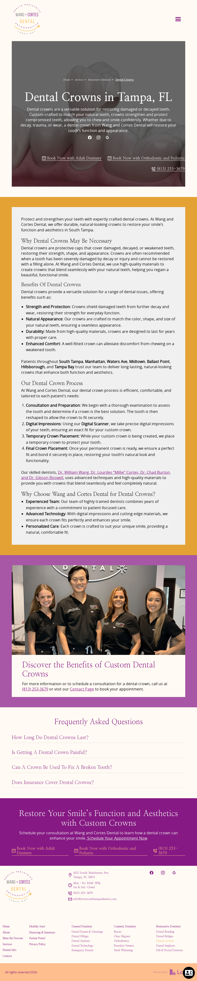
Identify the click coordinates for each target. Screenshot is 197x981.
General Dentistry (82, 926)
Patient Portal (37, 938)
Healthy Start (37, 926)
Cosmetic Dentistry (125, 926)
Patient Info (9, 950)
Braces (117, 931)
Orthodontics (121, 941)
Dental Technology (82, 945)
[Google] (107, 137)
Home (66, 79)
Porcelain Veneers (124, 945)
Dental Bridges (164, 936)
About (6, 932)
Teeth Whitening (123, 950)
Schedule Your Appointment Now (116, 838)
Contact (7, 956)
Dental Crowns (165, 941)
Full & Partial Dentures (169, 950)
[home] (35, 19)
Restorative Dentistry (99, 79)
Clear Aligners (122, 936)
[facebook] (89, 137)
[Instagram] (98, 137)
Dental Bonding (165, 931)
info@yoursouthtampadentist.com (95, 899)
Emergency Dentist (82, 950)
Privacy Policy (37, 944)
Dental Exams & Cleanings (87, 931)
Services (79, 79)
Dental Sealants (81, 941)
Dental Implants (165, 945)
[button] (178, 19)
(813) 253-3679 (35, 689)
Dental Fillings (80, 936)
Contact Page (82, 689)
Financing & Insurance (42, 932)
